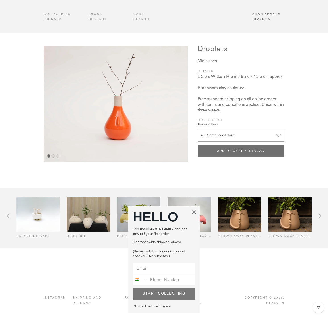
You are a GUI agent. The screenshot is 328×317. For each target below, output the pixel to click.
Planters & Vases (208, 124)
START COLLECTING (164, 293)
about (95, 14)
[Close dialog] (194, 212)
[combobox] (140, 279)
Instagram (55, 298)
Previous (8, 216)
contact (98, 19)
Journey (53, 19)
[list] (116, 104)
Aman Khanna (266, 14)
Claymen (261, 19)
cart (138, 14)
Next (319, 216)
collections (57, 14)
